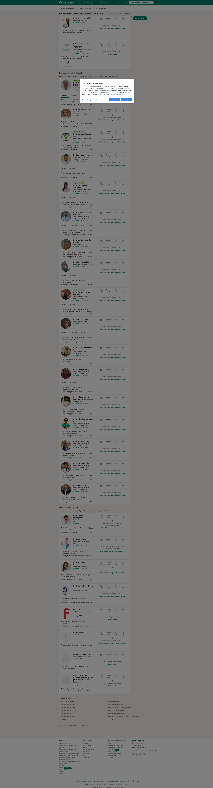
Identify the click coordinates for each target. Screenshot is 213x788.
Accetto (126, 99)
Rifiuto (114, 99)
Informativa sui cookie (116, 94)
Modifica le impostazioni (89, 100)
